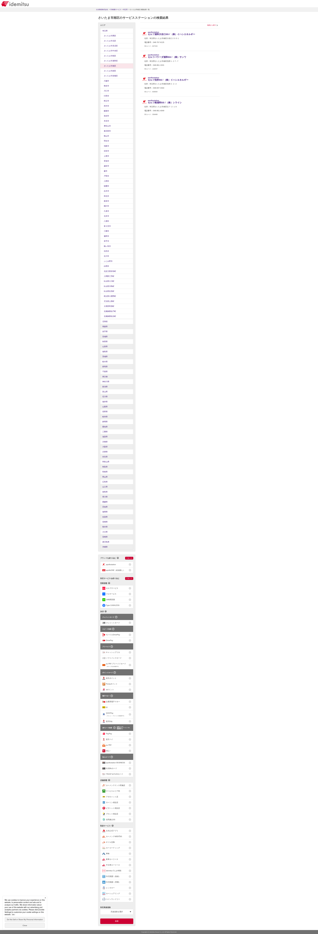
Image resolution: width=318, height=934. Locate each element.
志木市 (106, 191)
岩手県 (105, 331)
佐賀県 (105, 517)
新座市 (106, 201)
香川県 (105, 497)
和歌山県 (105, 462)
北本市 (106, 216)
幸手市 (106, 241)
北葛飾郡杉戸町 (110, 311)
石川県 (105, 397)
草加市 (106, 161)
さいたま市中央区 (111, 51)
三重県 (105, 432)
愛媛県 (105, 502)
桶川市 (106, 206)
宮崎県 (105, 537)
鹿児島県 (105, 542)
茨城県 (105, 357)
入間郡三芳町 (109, 276)
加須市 (106, 116)
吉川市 (106, 256)
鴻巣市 (106, 146)
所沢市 (106, 106)
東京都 (105, 377)
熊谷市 (106, 86)
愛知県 (105, 427)
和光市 (106, 196)
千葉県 (105, 372)
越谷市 (106, 166)
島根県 (105, 472)
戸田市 (106, 176)
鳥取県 (105, 467)
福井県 (105, 402)
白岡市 (106, 266)
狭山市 (106, 136)
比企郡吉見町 (109, 291)
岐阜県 (105, 417)
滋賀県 (105, 437)
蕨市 (105, 171)
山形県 (105, 346)
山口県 (105, 487)
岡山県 (105, 477)
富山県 (105, 392)
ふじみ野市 (108, 261)
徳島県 (105, 492)
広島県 (105, 482)
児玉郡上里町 (109, 301)
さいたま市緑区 (110, 71)
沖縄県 (105, 547)
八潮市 (106, 221)
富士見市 (107, 226)
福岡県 (105, 512)
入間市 (106, 181)
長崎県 (105, 522)
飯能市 (106, 111)
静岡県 (105, 422)
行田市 (106, 96)
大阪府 (105, 447)
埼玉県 (105, 31)
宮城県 (105, 337)
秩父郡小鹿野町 (110, 296)
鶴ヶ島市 (107, 246)
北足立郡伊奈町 (110, 271)
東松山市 (107, 126)
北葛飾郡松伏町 (110, 316)
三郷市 (106, 231)
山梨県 (105, 407)
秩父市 (106, 101)
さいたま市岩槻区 (111, 76)
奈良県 (105, 457)
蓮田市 (106, 236)
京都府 (105, 442)
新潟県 (105, 387)
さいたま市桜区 (110, 56)
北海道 (105, 321)
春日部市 (107, 131)
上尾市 (106, 156)
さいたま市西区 (110, 36)
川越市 (106, 81)
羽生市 (106, 141)
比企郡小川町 (109, 281)
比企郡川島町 (109, 286)
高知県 (105, 507)
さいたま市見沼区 (111, 46)
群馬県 (105, 367)
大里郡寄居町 (109, 306)
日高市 (106, 251)
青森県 (105, 326)
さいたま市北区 (110, 41)
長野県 (105, 412)
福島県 (105, 352)
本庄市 (106, 121)
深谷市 (106, 151)
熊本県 (105, 527)
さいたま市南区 (110, 66)
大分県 (105, 532)
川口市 (106, 91)
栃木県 (105, 362)
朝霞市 (106, 186)
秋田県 (105, 341)
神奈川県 (105, 382)
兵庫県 (105, 452)
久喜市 (106, 211)
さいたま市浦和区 (111, 61)
